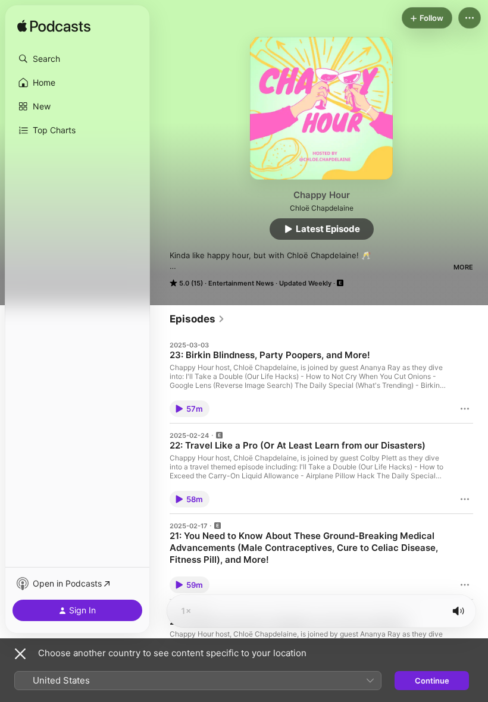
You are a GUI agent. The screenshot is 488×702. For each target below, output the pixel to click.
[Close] (20, 653)
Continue (432, 680)
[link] (197, 318)
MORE (463, 267)
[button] (77, 59)
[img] (53, 27)
